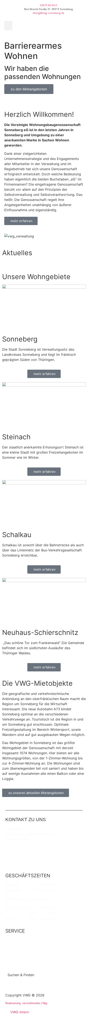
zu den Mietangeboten (29, 89)
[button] (8, 25)
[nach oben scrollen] (77, 998)
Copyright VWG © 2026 (24, 995)
